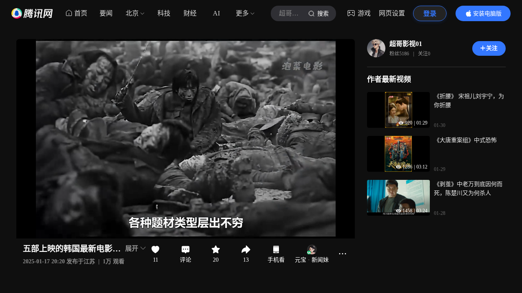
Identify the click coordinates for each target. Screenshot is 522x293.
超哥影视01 (405, 43)
